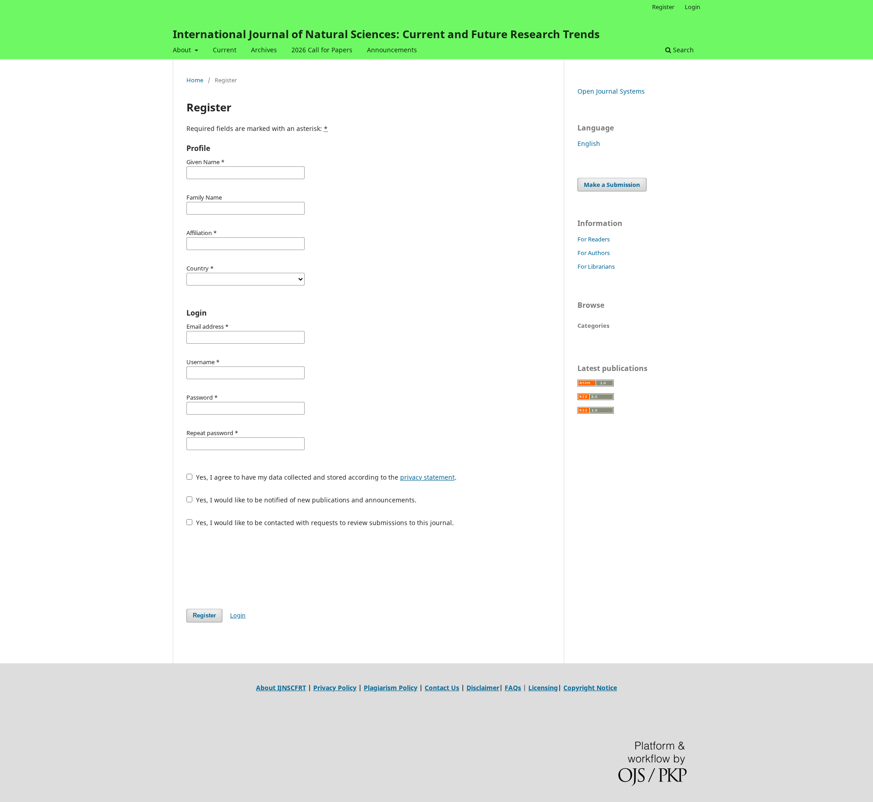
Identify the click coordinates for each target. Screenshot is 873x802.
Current (224, 49)
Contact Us (442, 687)
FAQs (513, 687)
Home (194, 80)
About (183, 49)
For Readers (593, 239)
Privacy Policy (334, 687)
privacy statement (427, 477)
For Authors (593, 253)
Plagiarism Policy (390, 687)
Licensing (543, 687)
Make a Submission (612, 184)
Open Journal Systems (611, 91)
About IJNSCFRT (281, 687)
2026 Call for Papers (321, 49)
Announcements (392, 49)
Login (692, 7)
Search (682, 49)
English (588, 143)
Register (663, 7)
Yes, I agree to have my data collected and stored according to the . (325, 477)
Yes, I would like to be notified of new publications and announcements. (305, 500)
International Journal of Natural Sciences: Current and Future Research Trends (386, 33)
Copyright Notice (590, 687)
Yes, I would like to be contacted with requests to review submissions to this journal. (324, 522)
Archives (264, 49)
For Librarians (596, 266)
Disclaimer (483, 687)
